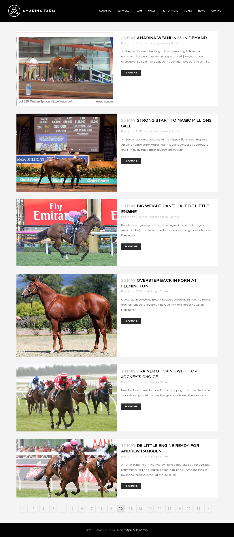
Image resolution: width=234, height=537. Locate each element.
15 (169, 508)
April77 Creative (137, 530)
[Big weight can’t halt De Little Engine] (66, 232)
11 (130, 508)
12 (140, 508)
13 (150, 508)
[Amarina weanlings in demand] (66, 68)
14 (159, 508)
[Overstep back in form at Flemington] (66, 315)
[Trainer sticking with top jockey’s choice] (66, 397)
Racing (152, 291)
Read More (131, 73)
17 (188, 508)
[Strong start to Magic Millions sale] (66, 153)
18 (198, 508)
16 (179, 508)
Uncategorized (158, 43)
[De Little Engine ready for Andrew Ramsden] (66, 468)
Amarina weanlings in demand (172, 38)
